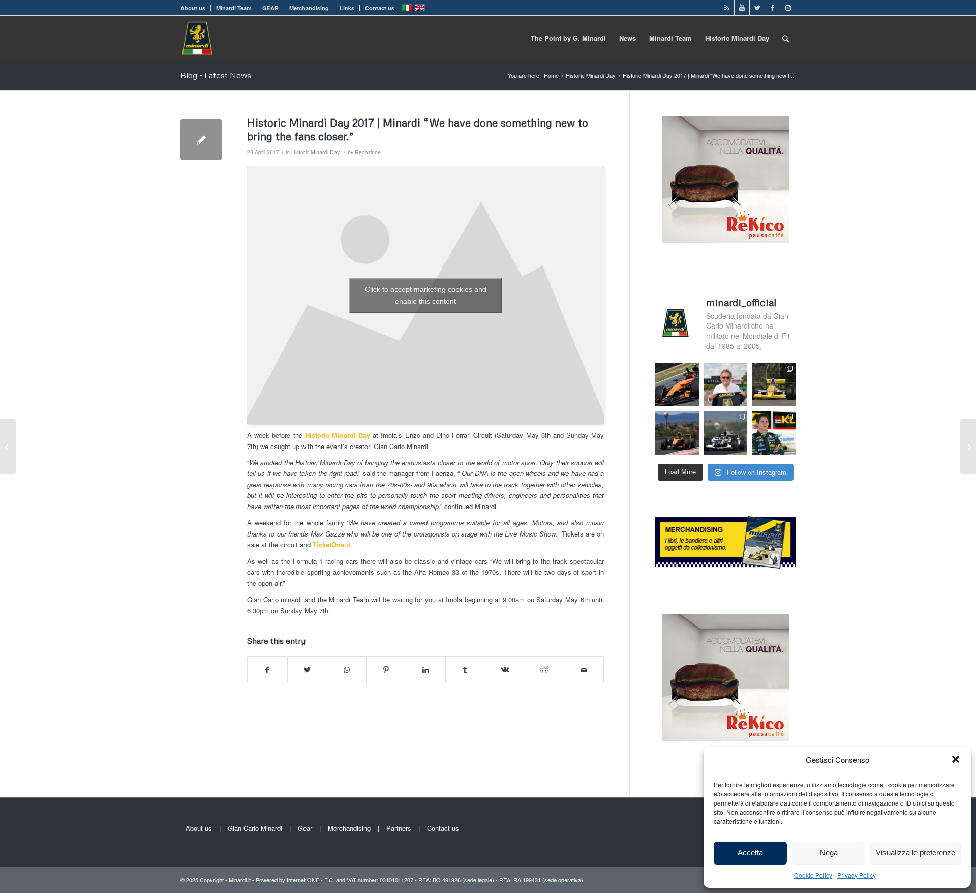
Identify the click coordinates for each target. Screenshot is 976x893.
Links (347, 8)
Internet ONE (303, 880)
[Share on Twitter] (307, 670)
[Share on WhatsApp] (347, 670)
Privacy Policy (856, 875)
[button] (956, 759)
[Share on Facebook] (267, 670)
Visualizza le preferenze (915, 852)
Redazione (368, 152)
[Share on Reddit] (544, 670)
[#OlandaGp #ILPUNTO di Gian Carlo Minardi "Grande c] (676, 384)
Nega (829, 852)
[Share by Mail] (583, 670)
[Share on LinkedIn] (425, 670)
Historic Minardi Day (315, 152)
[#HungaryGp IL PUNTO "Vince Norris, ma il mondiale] (676, 433)
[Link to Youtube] (742, 7)
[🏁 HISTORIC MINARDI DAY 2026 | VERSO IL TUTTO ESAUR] (774, 384)
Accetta (750, 852)
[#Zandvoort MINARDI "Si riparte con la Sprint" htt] (725, 384)
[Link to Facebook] (772, 7)
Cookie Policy (813, 875)
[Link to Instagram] (788, 7)
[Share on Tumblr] (465, 670)
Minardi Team (234, 8)
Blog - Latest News (215, 75)
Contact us (379, 8)
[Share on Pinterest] (386, 670)
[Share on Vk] (505, 670)
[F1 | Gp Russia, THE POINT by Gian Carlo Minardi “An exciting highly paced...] (968, 446)
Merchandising (309, 8)
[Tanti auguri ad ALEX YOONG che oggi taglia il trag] (774, 433)
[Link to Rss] (726, 7)
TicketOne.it (331, 544)
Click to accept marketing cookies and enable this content (425, 295)
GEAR (270, 8)
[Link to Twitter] (757, 7)
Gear (305, 828)
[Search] (786, 38)
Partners (398, 828)
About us (192, 8)
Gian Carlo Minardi (255, 828)
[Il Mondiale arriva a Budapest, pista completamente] (725, 433)
